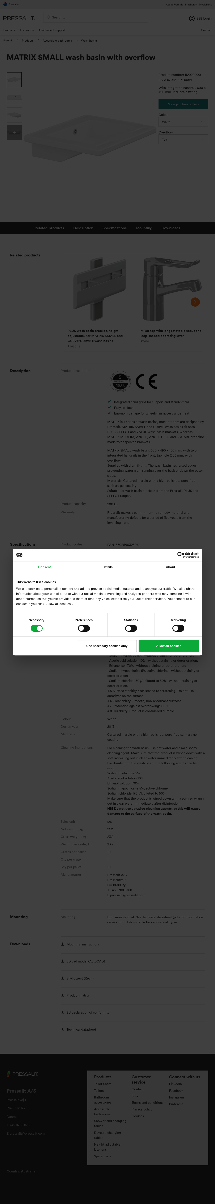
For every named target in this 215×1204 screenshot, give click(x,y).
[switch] (84, 628)
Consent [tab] (44, 567)
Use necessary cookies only (107, 646)
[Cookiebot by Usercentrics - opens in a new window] (180, 555)
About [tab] (170, 567)
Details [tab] (107, 567)
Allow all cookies (168, 646)
